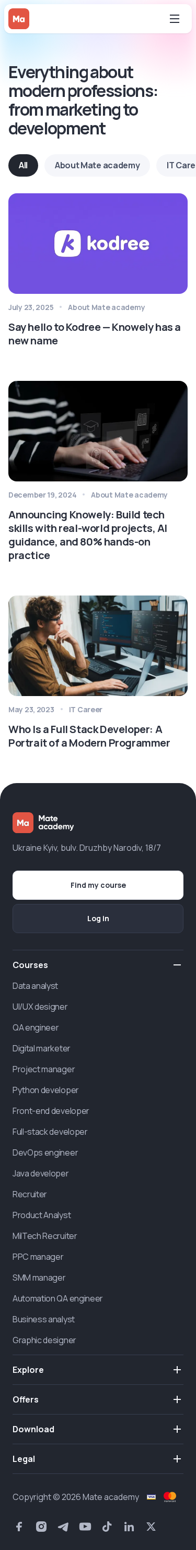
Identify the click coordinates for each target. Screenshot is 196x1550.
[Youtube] (85, 1526)
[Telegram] (63, 1526)
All (23, 165)
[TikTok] (107, 1526)
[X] (151, 1526)
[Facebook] (19, 1526)
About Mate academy (97, 165)
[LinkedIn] (129, 1526)
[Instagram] (41, 1526)
